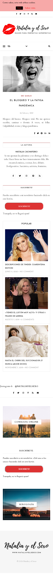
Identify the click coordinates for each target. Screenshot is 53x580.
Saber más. (30, 8)
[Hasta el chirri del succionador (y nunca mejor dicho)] (26, 341)
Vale (19, 8)
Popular (26, 224)
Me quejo (26, 96)
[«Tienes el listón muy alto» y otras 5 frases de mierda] (26, 293)
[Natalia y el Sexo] (26, 29)
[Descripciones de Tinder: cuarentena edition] (26, 245)
